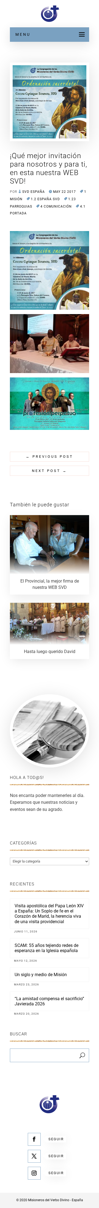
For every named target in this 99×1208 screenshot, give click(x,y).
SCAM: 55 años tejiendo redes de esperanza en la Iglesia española (46, 948)
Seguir (56, 1139)
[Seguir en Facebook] (34, 1139)
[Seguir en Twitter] (34, 1156)
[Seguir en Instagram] (34, 1173)
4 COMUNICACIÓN (56, 206)
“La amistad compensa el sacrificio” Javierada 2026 (49, 1001)
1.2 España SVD (45, 199)
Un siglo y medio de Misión (41, 974)
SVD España (33, 192)
